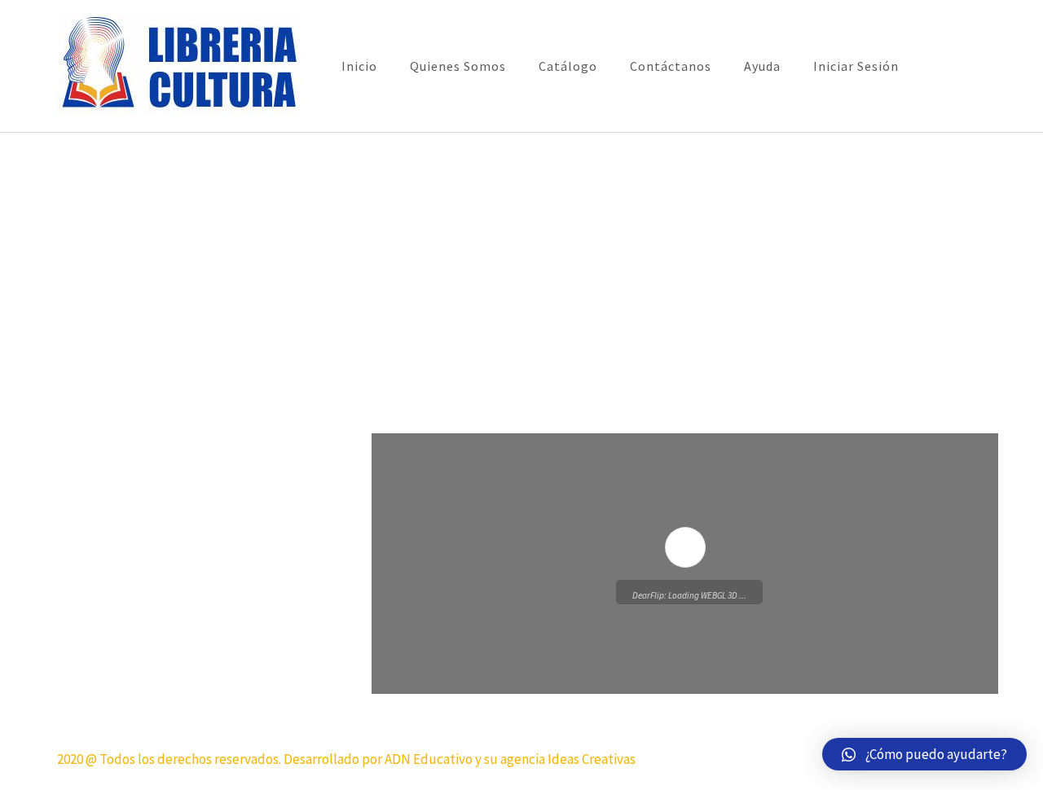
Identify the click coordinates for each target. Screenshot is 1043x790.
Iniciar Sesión (856, 66)
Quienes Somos (458, 66)
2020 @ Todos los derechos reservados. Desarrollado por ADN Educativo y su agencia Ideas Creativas (346, 759)
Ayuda (762, 66)
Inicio (359, 66)
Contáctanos (670, 66)
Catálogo (568, 66)
